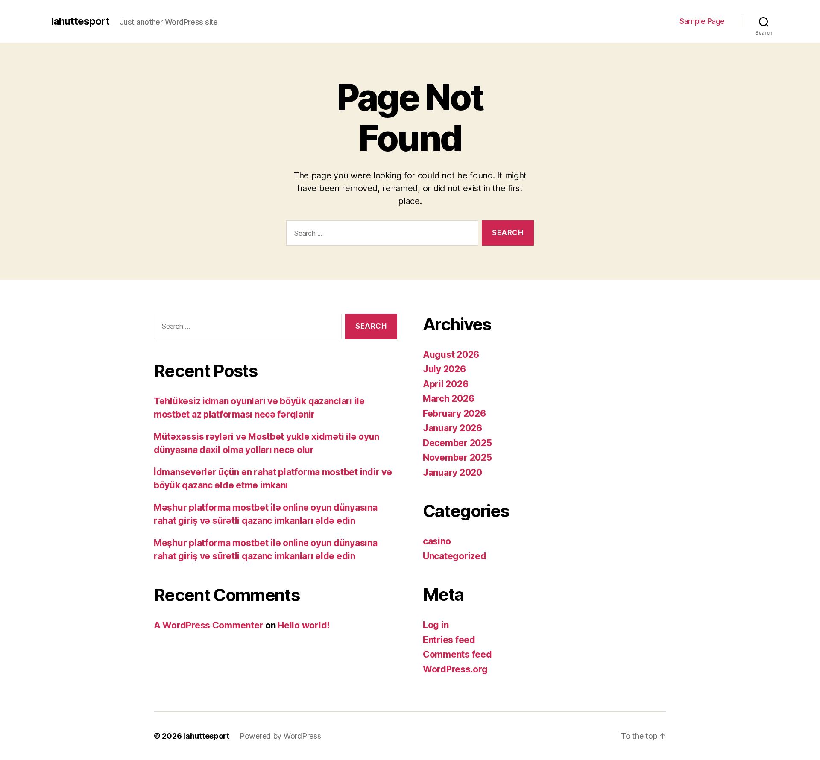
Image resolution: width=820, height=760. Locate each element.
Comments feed (457, 654)
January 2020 (452, 472)
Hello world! (304, 625)
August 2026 (451, 354)
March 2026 (448, 398)
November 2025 (457, 457)
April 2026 (445, 384)
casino (437, 541)
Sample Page (702, 21)
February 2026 (454, 413)
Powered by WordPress (280, 735)
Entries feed (449, 639)
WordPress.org (455, 669)
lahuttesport (80, 21)
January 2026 (452, 428)
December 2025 (457, 443)
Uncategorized (454, 556)
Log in (435, 625)
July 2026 (444, 369)
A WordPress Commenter (208, 625)
